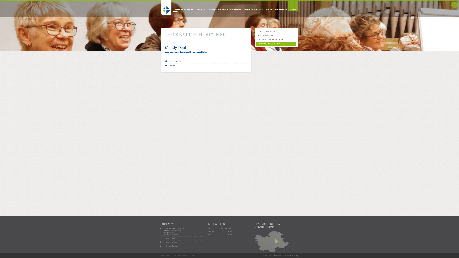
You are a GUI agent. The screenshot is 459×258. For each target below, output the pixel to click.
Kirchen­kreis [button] (236, 9)
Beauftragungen (265, 36)
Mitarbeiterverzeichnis (269, 44)
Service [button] (247, 9)
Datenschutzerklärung (290, 256)
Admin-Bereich (267, 256)
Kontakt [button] (293, 9)
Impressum (277, 256)
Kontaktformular (266, 32)
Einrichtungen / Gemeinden (270, 40)
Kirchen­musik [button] (281, 9)
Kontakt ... (173, 65)
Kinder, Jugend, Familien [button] (262, 9)
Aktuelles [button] (201, 9)
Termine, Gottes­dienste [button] (218, 9)
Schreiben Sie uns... (171, 246)
